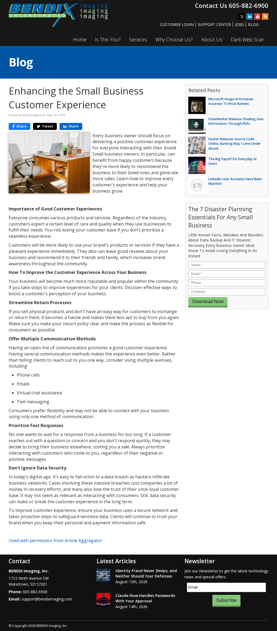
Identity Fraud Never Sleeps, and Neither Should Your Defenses (146, 573)
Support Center (214, 24)
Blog (253, 24)
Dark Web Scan (247, 39)
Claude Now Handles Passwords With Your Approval (145, 598)
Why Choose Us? (174, 39)
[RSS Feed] (265, 16)
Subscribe (226, 600)
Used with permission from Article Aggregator (55, 540)
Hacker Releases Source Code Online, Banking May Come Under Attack (234, 144)
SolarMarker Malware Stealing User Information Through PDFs (236, 121)
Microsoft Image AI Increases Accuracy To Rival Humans (230, 101)
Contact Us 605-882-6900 (231, 5)
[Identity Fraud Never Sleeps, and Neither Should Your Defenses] (103, 575)
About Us (211, 39)
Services (138, 39)
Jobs (239, 24)
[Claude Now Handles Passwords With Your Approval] (103, 599)
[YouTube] (257, 16)
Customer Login (177, 24)
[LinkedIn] (249, 16)
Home (80, 39)
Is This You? (108, 39)
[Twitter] (241, 16)
